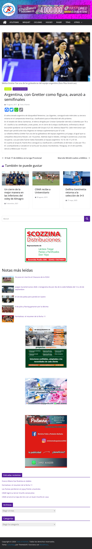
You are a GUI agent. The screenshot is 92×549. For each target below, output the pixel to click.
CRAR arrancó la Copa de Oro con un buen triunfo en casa (25, 497)
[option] (46, 245)
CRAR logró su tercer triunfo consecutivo (18, 493)
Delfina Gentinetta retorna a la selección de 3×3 (76, 192)
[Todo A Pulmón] (5, 22)
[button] (81, 22)
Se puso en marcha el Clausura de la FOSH (32, 277)
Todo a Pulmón (25, 105)
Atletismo (14, 22)
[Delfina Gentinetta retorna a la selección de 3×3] (76, 173)
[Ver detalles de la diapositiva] (54, 9)
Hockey (49, 22)
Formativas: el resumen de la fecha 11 (30, 316)
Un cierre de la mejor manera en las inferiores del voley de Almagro (13, 194)
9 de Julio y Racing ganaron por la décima (31, 306)
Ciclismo (38, 22)
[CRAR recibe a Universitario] (45, 173)
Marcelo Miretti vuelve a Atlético (72, 158)
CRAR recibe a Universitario (42, 191)
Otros (77, 22)
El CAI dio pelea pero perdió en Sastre (30, 297)
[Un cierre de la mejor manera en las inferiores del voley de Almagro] (15, 173)
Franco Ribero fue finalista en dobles (16, 481)
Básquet (26, 22)
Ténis (68, 22)
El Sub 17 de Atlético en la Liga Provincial (23, 158)
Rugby (59, 22)
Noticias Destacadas (20, 89)
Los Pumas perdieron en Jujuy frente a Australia (21, 489)
